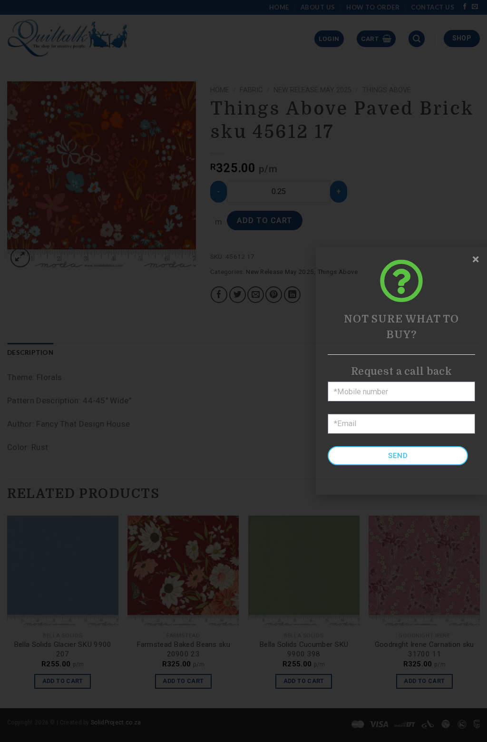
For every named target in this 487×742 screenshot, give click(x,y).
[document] (243, 371)
